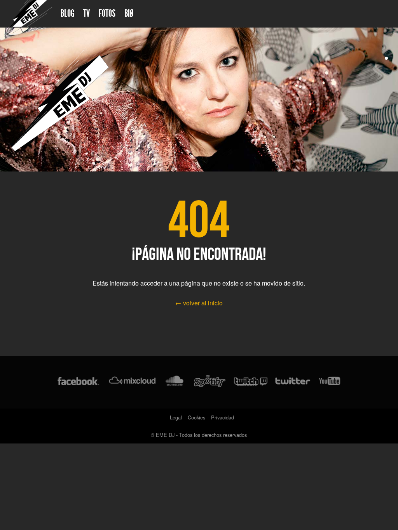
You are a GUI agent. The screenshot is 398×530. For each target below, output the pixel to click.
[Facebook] (78, 382)
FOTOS (107, 13)
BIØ (128, 13)
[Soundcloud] (174, 382)
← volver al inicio (199, 302)
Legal (176, 417)
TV (86, 13)
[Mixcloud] (132, 382)
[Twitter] (292, 382)
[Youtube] (330, 382)
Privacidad (222, 417)
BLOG (67, 13)
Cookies (196, 417)
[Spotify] (210, 382)
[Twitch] (250, 382)
